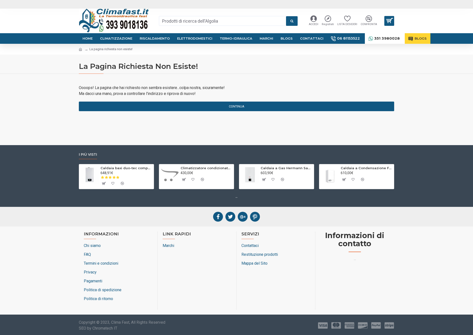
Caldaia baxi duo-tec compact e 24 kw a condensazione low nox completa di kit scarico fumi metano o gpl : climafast (126, 168)
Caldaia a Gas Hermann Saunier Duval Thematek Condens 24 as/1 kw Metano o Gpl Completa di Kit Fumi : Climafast (286, 168)
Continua (236, 106)
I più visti (88, 154)
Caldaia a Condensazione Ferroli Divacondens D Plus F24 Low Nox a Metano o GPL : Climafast (366, 168)
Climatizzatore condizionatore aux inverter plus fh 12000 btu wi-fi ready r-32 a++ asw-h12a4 (206, 168)
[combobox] (222, 21)
